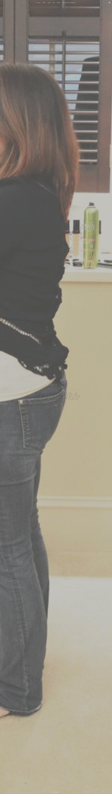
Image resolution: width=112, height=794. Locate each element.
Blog (39, 2)
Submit (58, 2)
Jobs (54, 2)
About (44, 2)
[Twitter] (56, 792)
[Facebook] (54, 792)
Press (49, 2)
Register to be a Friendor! (69, 2)
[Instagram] (57, 792)
